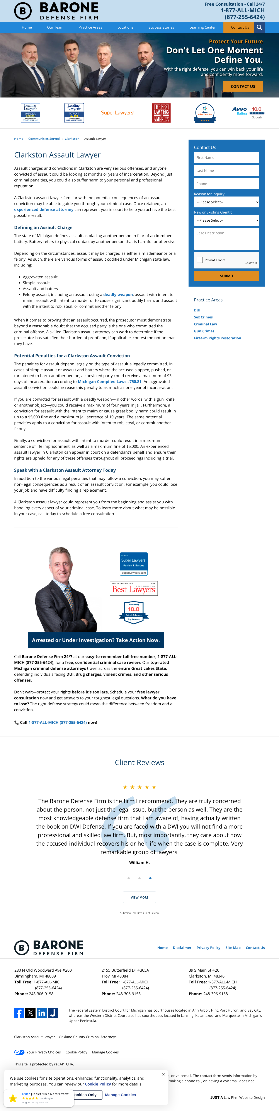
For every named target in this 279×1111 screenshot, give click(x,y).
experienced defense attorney (43, 209)
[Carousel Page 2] (139, 878)
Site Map (233, 947)
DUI (197, 310)
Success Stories (161, 27)
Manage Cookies (105, 1052)
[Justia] (53, 1013)
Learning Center (202, 27)
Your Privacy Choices (44, 1052)
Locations (125, 27)
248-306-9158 (41, 993)
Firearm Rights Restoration (217, 338)
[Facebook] (19, 1013)
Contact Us (240, 27)
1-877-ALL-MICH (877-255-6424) (58, 722)
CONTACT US (243, 86)
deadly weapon (118, 294)
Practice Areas (90, 27)
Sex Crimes (203, 317)
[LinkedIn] (42, 1013)
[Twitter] (30, 1013)
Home (27, 27)
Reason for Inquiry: (209, 193)
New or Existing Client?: (213, 212)
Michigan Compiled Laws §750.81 (109, 381)
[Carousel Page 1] (128, 878)
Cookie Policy (76, 1052)
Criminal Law (205, 324)
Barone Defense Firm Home (56, 11)
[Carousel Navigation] (139, 878)
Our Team (55, 27)
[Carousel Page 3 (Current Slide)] (150, 878)
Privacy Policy (208, 947)
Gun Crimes (204, 331)
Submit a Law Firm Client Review (139, 913)
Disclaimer (182, 947)
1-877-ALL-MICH (48, 984)
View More (139, 897)
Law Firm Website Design (237, 1097)
